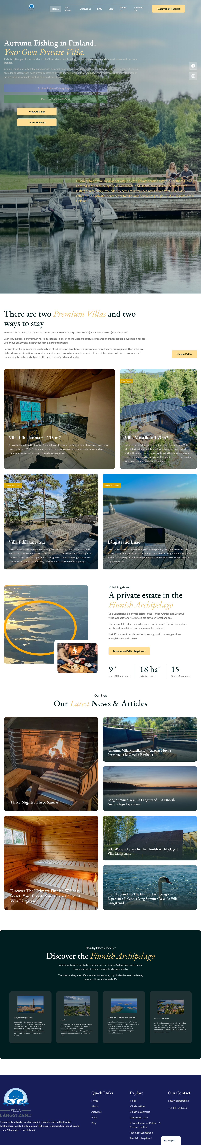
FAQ (99, 8)
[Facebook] (193, 66)
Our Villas (68, 9)
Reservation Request (168, 8)
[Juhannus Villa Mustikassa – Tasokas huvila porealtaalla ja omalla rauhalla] (150, 739)
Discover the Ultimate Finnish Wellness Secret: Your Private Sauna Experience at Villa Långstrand (45, 896)
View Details (20, 461)
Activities (85, 8)
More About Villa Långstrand (129, 651)
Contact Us (138, 9)
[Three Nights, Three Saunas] (51, 764)
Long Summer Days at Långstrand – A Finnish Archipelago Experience (141, 801)
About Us (123, 9)
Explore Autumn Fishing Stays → (55, 88)
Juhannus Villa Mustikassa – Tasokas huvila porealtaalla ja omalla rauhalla (139, 752)
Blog (111, 8)
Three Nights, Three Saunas (34, 802)
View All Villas (37, 111)
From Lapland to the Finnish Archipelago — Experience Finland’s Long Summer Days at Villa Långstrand (143, 898)
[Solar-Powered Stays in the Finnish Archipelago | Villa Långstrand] (150, 838)
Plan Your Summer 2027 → (55, 98)
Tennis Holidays (37, 122)
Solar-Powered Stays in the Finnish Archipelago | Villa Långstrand (143, 851)
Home (55, 8)
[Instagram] (193, 76)
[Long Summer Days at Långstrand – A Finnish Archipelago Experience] (150, 788)
